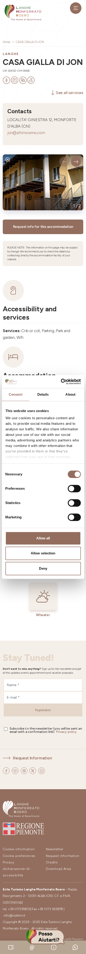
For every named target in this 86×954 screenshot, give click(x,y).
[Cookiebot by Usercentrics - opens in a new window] (61, 382)
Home (6, 42)
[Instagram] (24, 770)
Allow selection (43, 553)
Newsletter (55, 849)
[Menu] (75, 8)
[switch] (74, 488)
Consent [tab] (15, 394)
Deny (43, 568)
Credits (52, 862)
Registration (43, 710)
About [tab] (70, 394)
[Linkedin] (41, 770)
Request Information (32, 757)
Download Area (58, 869)
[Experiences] (11, 947)
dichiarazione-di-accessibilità (17, 872)
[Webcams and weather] (32, 947)
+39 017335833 (19, 909)
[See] (8, 159)
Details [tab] (43, 394)
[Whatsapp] (75, 947)
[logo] (23, 12)
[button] (64, 162)
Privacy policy (66, 732)
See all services (69, 92)
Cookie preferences (19, 856)
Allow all (43, 538)
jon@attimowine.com (26, 132)
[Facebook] (7, 770)
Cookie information (19, 849)
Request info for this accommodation (43, 227)
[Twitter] (33, 770)
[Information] (53, 947)
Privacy (8, 862)
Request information (62, 856)
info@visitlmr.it (14, 915)
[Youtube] (15, 770)
